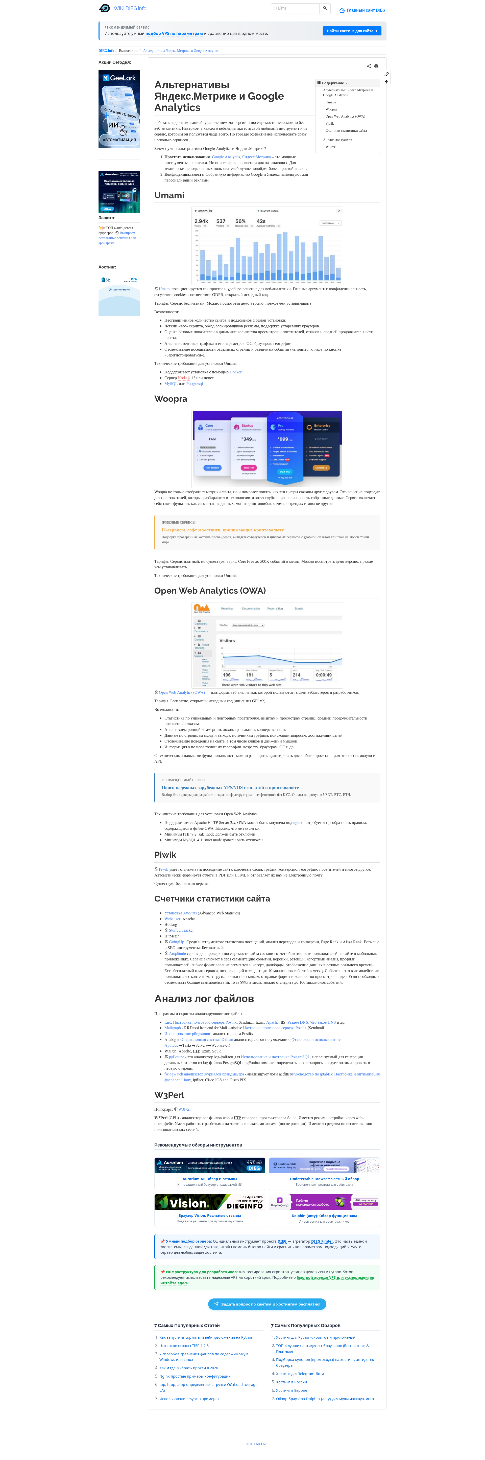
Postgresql (194, 383)
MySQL (171, 383)
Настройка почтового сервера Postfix (205, 1022)
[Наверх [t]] (386, 81)
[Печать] (376, 65)
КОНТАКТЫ (256, 1444)
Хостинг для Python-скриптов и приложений (315, 1337)
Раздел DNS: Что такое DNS (311, 1022)
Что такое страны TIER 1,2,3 (184, 1345)
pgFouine (176, 1056)
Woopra (331, 109)
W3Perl (331, 146)
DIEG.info (106, 50)
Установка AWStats (180, 912)
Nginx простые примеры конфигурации (195, 1376)
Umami (331, 102)
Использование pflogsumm (187, 1033)
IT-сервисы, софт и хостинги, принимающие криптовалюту (223, 530)
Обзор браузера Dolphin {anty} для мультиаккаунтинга (325, 1398)
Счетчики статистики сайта (346, 130)
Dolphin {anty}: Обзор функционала (324, 1215)
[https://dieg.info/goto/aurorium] (119, 192)
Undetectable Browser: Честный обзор (324, 1178)
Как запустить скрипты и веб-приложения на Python (206, 1337)
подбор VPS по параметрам (174, 33)
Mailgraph (172, 1027)
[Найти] (325, 8)
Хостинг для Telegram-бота (300, 1373)
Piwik (330, 123)
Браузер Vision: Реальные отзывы (210, 1215)
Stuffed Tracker (181, 930)
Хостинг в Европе (291, 1390)
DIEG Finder (322, 1241)
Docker (235, 371)
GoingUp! (177, 941)
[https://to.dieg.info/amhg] (119, 295)
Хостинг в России (291, 1381)
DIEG (282, 1241)
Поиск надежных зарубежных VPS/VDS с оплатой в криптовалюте (230, 787)
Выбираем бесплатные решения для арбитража (117, 237)
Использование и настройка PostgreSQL (275, 1056)
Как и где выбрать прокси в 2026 (188, 1367)
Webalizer (172, 918)
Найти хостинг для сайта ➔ (352, 30)
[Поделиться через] (369, 65)
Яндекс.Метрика (256, 156)
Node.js (184, 377)
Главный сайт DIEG (366, 10)
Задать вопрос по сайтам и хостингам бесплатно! (270, 1304)
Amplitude (177, 953)
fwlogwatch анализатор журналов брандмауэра (204, 1073)
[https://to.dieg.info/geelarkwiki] (119, 109)
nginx (297, 822)
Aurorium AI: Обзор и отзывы (210, 1178)
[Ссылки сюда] (386, 73)
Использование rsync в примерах (189, 1398)
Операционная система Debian (206, 1039)
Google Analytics (226, 156)
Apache (272, 1022)
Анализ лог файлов (337, 139)
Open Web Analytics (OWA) (345, 116)
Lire (167, 1022)
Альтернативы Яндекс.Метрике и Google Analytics (180, 50)
